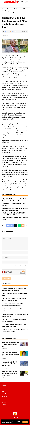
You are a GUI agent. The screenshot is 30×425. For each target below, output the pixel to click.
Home (3, 9)
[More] (15, 31)
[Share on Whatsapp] (19, 225)
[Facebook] (13, 417)
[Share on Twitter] (8, 31)
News (8, 9)
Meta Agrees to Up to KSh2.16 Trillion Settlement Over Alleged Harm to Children (9, 364)
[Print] (13, 31)
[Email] (10, 31)
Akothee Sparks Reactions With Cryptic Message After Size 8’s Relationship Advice (15, 209)
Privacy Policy (5, 393)
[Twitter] (4, 408)
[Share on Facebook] (5, 31)
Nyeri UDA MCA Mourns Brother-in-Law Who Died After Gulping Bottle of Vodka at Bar (14, 200)
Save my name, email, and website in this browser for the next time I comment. (15, 266)
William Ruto (12, 127)
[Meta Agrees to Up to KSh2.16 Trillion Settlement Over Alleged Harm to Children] (24, 363)
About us (4, 389)
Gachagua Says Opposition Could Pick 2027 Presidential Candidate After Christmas (13, 214)
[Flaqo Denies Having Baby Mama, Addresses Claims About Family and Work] (24, 353)
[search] (19, 1)
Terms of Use (9, 422)
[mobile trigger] (3, 1)
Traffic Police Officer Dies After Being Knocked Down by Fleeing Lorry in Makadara (9, 373)
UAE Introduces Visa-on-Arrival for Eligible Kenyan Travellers (15, 218)
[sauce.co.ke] (11, 1)
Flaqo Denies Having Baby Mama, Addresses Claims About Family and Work (10, 354)
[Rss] (6, 408)
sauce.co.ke (5, 396)
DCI (12, 62)
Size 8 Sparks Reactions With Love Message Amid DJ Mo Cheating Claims (10, 344)
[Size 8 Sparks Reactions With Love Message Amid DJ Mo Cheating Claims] (24, 344)
